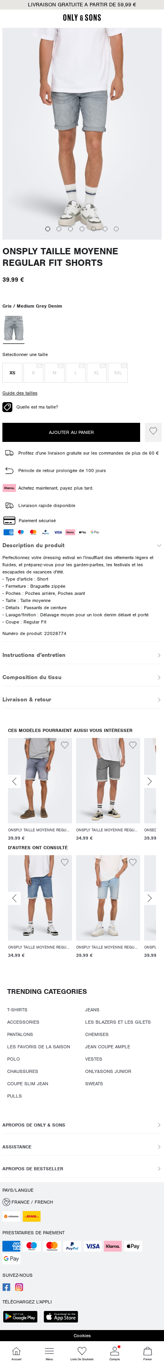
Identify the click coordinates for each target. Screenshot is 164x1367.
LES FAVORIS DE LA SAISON (38, 1047)
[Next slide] (149, 781)
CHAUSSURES (22, 1071)
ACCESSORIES (23, 1022)
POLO (13, 1059)
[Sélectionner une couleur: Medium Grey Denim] (13, 329)
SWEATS (94, 1083)
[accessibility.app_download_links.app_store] (63, 1317)
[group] (40, 789)
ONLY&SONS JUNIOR (108, 1071)
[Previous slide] (14, 781)
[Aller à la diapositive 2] (59, 229)
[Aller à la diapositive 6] (105, 229)
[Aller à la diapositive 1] (47, 229)
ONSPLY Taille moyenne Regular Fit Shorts (60, 257)
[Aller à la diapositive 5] (93, 229)
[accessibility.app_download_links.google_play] (22, 1317)
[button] (12, 373)
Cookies (82, 1335)
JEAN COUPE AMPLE (107, 1047)
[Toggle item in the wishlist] (153, 432)
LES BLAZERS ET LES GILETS (118, 1022)
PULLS (14, 1096)
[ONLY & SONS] (82, 19)
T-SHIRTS (17, 1010)
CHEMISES (97, 1034)
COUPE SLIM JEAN (27, 1083)
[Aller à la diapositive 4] (82, 229)
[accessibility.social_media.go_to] (6, 1289)
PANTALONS (20, 1034)
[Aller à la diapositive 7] (116, 229)
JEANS (92, 1010)
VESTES (93, 1059)
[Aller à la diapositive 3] (70, 229)
